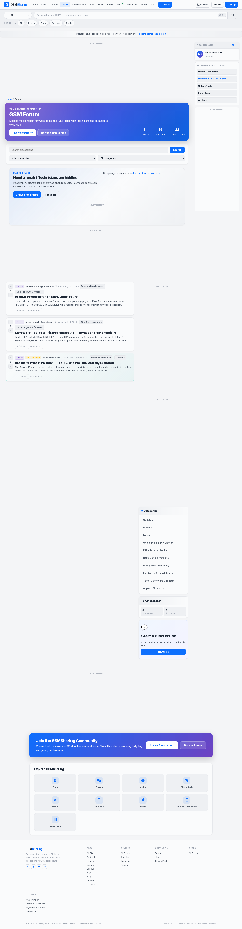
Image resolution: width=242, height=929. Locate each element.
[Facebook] (33, 866)
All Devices (126, 853)
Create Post (161, 861)
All (21, 23)
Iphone (90, 865)
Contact (212, 924)
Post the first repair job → (152, 34)
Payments (202, 924)
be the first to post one (146, 173)
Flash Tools (204, 93)
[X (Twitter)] (28, 866)
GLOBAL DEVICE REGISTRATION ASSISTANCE (46, 297)
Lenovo (90, 869)
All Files (91, 853)
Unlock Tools (205, 86)
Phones (90, 880)
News (90, 873)
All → (234, 45)
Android (91, 857)
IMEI (153, 4)
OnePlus (125, 857)
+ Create (165, 4)
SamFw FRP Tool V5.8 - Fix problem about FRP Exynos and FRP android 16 (65, 332)
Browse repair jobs (27, 194)
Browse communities (53, 132)
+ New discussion (22, 132)
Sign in (217, 4)
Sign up (232, 4)
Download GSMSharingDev (212, 78)
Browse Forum (193, 745)
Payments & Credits (35, 907)
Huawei (90, 861)
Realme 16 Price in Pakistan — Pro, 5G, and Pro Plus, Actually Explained (64, 363)
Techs (144, 4)
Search (177, 150)
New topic (163, 651)
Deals (110, 4)
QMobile (91, 884)
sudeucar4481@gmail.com (39, 286)
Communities (79, 4)
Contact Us (31, 911)
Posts (31, 23)
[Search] (232, 15)
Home (35, 4)
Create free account (162, 745)
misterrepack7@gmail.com (39, 322)
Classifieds (131, 4)
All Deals (203, 100)
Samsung (125, 861)
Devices (54, 4)
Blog (92, 4)
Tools (100, 4)
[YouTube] (39, 866)
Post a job (51, 194)
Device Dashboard (208, 71)
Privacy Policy (32, 900)
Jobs (119, 4)
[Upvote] (10, 286)
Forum (65, 4)
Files (43, 4)
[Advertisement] (97, 69)
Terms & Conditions (35, 904)
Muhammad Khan (51, 357)
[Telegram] (44, 866)
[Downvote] (10, 295)
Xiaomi (124, 865)
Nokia (90, 877)
